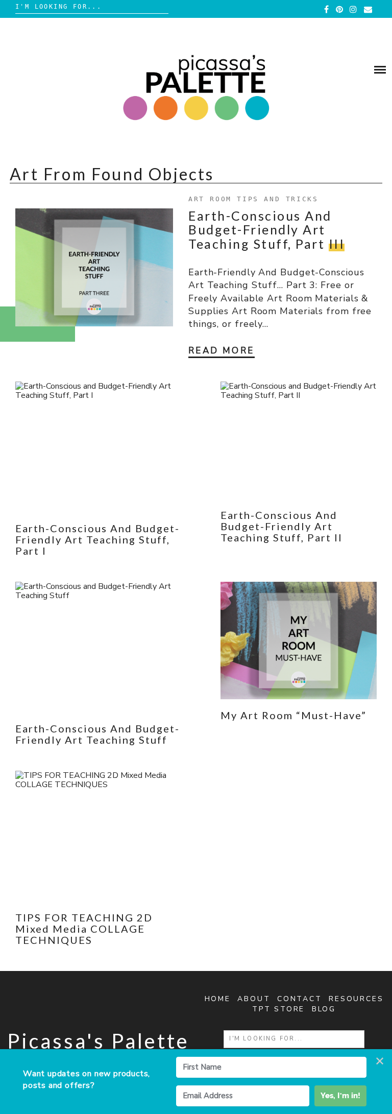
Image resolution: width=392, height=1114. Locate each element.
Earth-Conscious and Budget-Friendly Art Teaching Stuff (97, 734)
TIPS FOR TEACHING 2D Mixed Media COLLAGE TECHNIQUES (84, 928)
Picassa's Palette (98, 1041)
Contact (299, 999)
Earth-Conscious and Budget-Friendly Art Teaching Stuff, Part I (97, 539)
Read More (221, 351)
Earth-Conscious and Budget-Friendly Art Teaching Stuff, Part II (281, 526)
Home (218, 999)
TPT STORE (278, 1009)
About (253, 999)
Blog (324, 1009)
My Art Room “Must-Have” (293, 715)
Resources (356, 999)
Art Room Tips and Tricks (253, 199)
